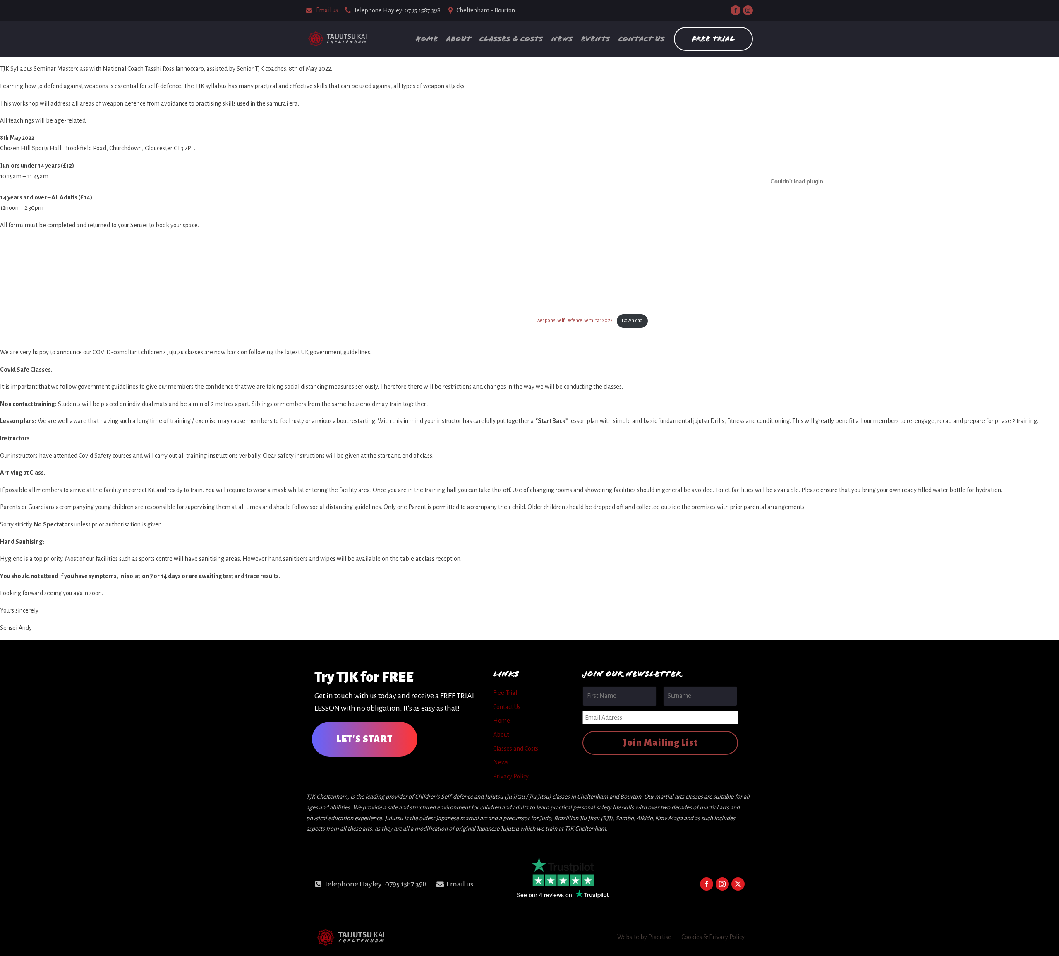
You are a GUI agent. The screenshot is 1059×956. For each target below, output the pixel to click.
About (458, 38)
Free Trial (713, 38)
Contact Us (641, 38)
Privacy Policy (511, 776)
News (562, 38)
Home (427, 38)
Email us (327, 10)
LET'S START (365, 739)
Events (595, 38)
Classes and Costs (515, 748)
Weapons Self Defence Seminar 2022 (574, 320)
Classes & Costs (511, 38)
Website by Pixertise (644, 937)
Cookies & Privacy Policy (713, 937)
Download (632, 320)
